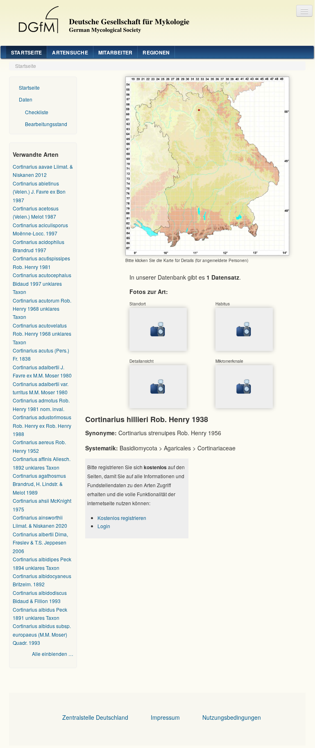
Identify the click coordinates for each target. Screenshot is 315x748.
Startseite (26, 52)
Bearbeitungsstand (46, 123)
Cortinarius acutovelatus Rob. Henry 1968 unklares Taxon (42, 334)
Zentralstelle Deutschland (95, 717)
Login (103, 525)
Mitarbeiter (115, 52)
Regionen (156, 52)
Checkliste (36, 111)
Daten (25, 99)
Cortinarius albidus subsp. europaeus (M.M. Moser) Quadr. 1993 (42, 634)
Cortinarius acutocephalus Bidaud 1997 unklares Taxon (42, 283)
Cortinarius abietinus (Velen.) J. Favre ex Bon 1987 (39, 191)
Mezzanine (101, 17)
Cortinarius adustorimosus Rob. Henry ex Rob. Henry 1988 (42, 425)
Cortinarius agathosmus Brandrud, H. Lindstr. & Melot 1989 (39, 484)
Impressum (165, 717)
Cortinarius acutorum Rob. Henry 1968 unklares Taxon (42, 309)
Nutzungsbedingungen (231, 717)
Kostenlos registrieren (121, 517)
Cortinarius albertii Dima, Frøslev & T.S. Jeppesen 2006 (40, 542)
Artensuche (70, 52)
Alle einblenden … (52, 653)
